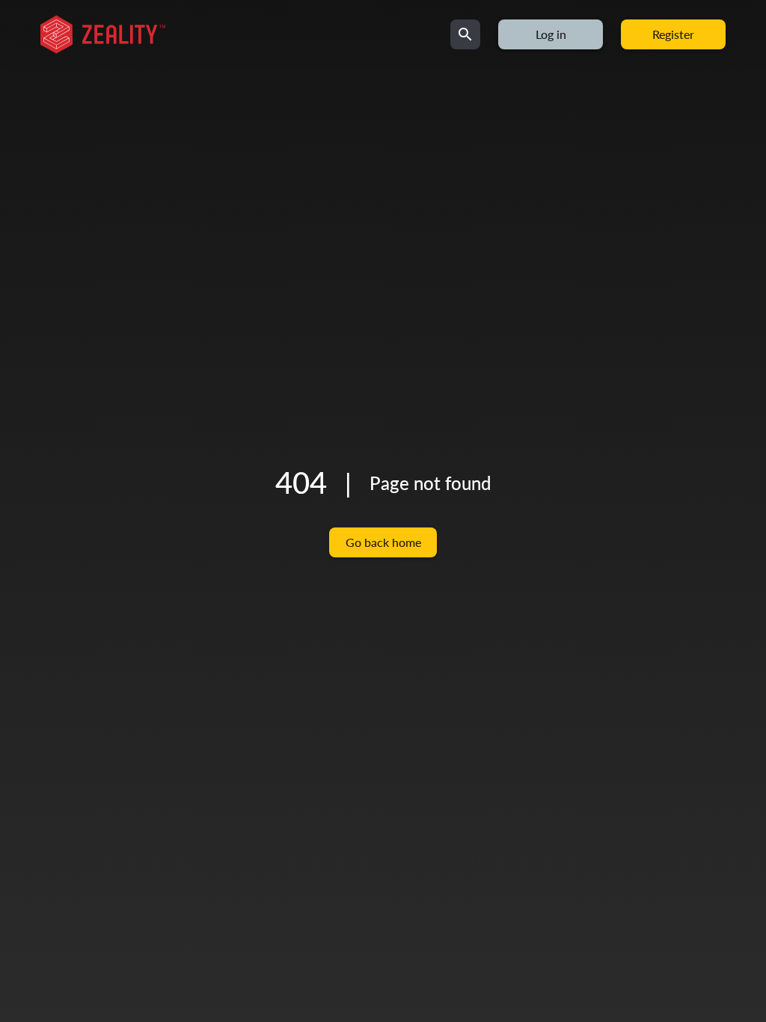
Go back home (383, 542)
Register (673, 34)
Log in (551, 34)
